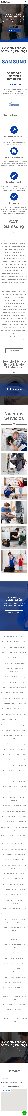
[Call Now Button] (24, 1113)
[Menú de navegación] (25, 2)
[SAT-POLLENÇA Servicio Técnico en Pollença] (5, 2)
